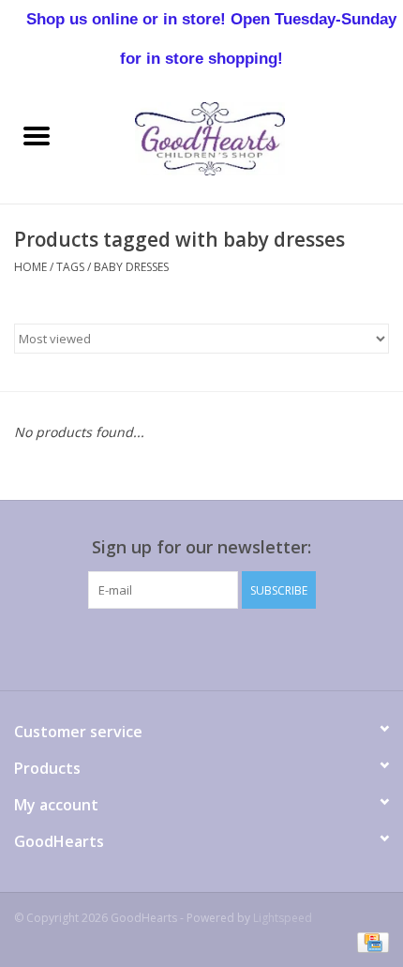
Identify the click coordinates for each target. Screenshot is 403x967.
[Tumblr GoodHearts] (269, 647)
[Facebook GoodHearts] (100, 647)
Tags (70, 267)
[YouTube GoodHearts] (235, 647)
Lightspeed (282, 918)
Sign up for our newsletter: (201, 547)
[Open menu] (36, 135)
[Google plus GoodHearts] (168, 647)
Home (30, 267)
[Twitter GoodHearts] (134, 647)
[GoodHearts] (238, 137)
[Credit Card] (370, 941)
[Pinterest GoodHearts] (201, 647)
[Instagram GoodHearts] (303, 647)
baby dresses (131, 267)
